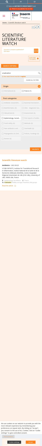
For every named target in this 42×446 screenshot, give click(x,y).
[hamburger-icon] (3, 16)
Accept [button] (30, 442)
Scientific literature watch (14, 160)
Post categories (10, 98)
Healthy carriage (17, 182)
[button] (21, 86)
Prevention (26, 182)
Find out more (8, 437)
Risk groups (33, 182)
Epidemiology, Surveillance (12, 180)
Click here (7, 51)
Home (4, 23)
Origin (5, 86)
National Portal (22, 6)
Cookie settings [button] (14, 442)
